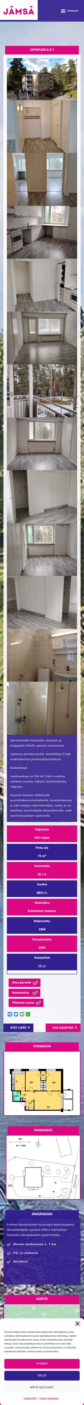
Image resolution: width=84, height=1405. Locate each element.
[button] (77, 1324)
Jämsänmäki (18, 9)
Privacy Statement (48, 1398)
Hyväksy (42, 1363)
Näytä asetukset (42, 1387)
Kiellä (42, 1375)
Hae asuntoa (63, 1028)
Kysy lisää (18, 1028)
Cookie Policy (30, 1398)
